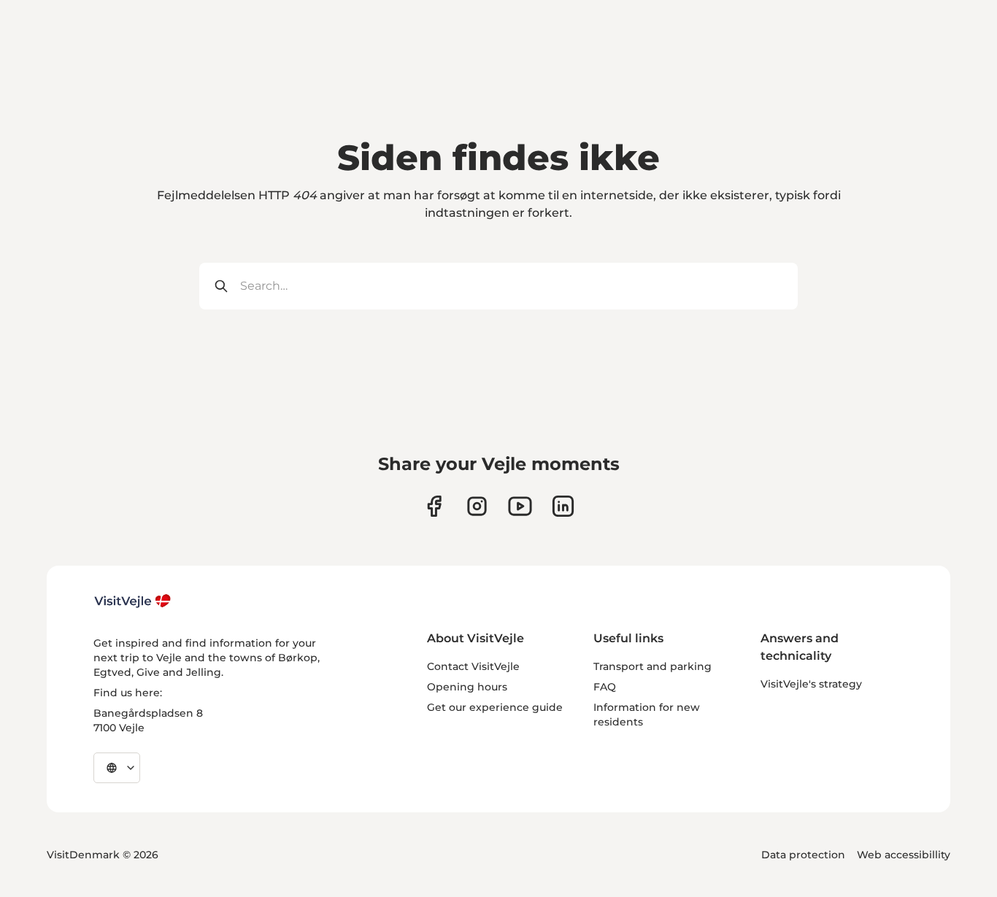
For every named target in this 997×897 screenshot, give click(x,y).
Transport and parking (652, 666)
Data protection (803, 854)
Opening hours (467, 686)
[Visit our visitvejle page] (434, 506)
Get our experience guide (495, 707)
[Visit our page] (477, 506)
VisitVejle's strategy (811, 683)
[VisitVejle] (132, 600)
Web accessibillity (903, 854)
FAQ (604, 686)
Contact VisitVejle (473, 666)
